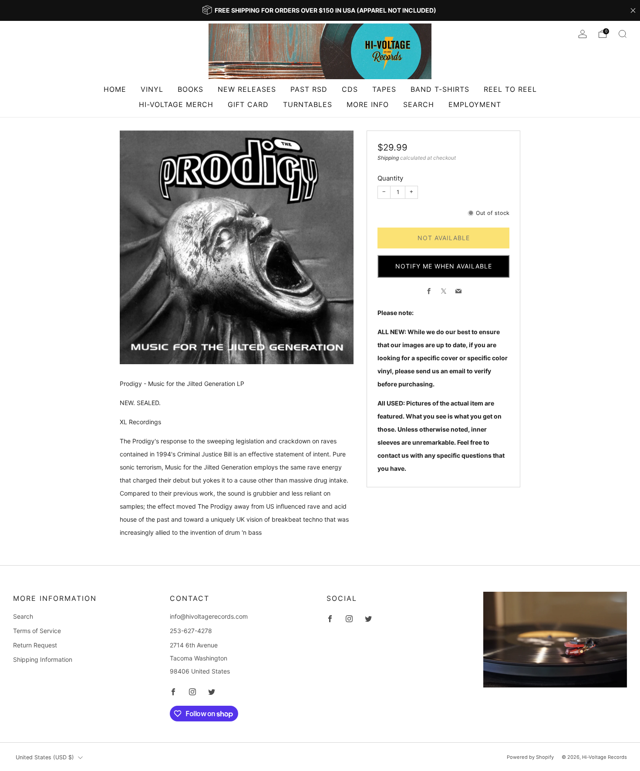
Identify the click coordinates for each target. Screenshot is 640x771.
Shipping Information (42, 659)
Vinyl (152, 89)
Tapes (384, 89)
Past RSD (308, 89)
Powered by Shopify (530, 757)
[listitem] (320, 10)
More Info (368, 104)
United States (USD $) (45, 757)
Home (115, 89)
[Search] (622, 34)
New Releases (247, 89)
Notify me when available (443, 266)
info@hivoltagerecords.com (209, 616)
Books (190, 89)
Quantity (390, 178)
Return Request (35, 645)
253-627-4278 (191, 630)
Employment (474, 104)
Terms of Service (37, 630)
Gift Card (248, 104)
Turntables (307, 104)
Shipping (388, 157)
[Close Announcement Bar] (633, 10)
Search (418, 104)
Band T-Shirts (440, 89)
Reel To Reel (510, 89)
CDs (350, 89)
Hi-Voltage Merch (176, 104)
